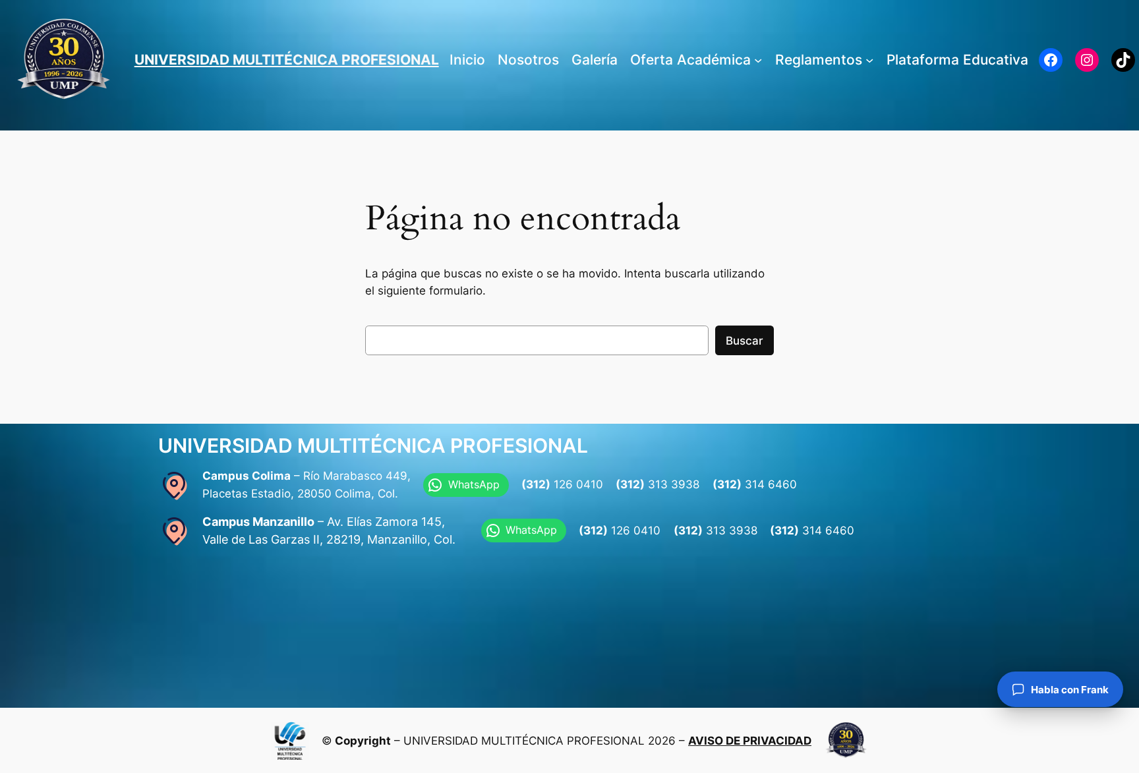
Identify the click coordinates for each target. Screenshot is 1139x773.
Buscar (744, 340)
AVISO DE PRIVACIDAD (749, 740)
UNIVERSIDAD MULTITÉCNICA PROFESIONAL (286, 59)
